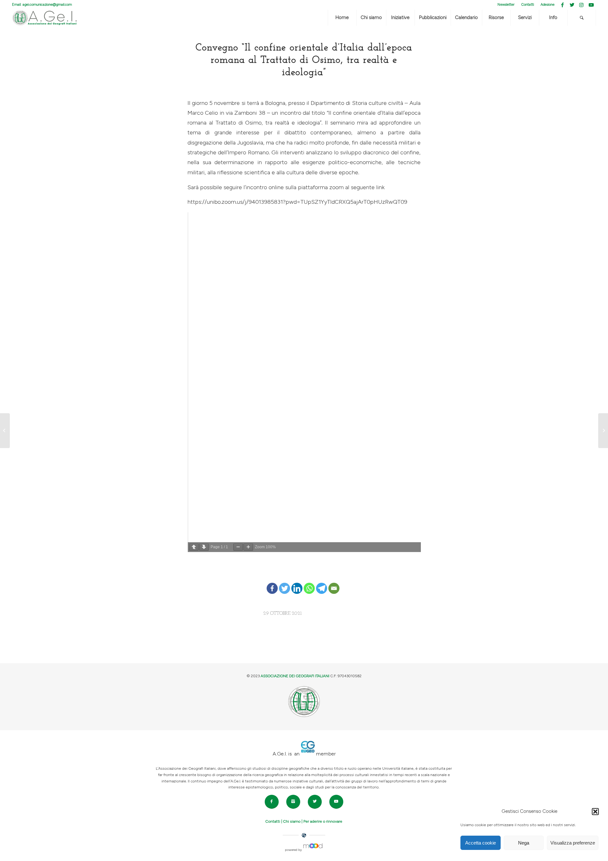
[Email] (333, 583)
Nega (523, 842)
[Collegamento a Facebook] (562, 5)
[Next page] (204, 547)
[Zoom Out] (238, 547)
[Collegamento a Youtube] (591, 5)
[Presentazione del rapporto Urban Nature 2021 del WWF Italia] (5, 430)
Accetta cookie (480, 842)
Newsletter (506, 4)
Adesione (547, 4)
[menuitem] (506, 4)
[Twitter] (284, 583)
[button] (595, 811)
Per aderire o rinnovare (322, 821)
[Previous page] (194, 547)
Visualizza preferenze (572, 842)
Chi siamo (292, 821)
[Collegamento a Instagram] (581, 5)
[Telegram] (321, 583)
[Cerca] (581, 18)
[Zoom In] (248, 547)
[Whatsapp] (309, 583)
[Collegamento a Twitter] (572, 5)
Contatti (527, 4)
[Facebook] (272, 583)
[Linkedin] (296, 583)
